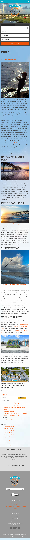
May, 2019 (7, 441)
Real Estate (22, 25)
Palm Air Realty (15, 10)
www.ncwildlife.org (14, 143)
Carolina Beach (8, 420)
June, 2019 (7, 439)
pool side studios (23, 324)
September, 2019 (9, 434)
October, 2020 (8, 428)
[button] (15, 31)
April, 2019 (7, 443)
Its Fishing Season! (8, 59)
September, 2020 (9, 430)
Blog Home (4, 395)
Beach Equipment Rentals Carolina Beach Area (15, 506)
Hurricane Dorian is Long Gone (12, 415)
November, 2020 (9, 426)
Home (15, 508)
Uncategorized (19, 391)
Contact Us (15, 505)
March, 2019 (8, 445)
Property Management (15, 503)
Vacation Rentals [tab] (8, 25)
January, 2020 (8, 432)
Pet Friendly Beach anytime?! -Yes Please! (15, 413)
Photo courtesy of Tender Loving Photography (13, 284)
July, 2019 (7, 437)
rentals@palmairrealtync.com (15, 521)
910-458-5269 (15, 21)
